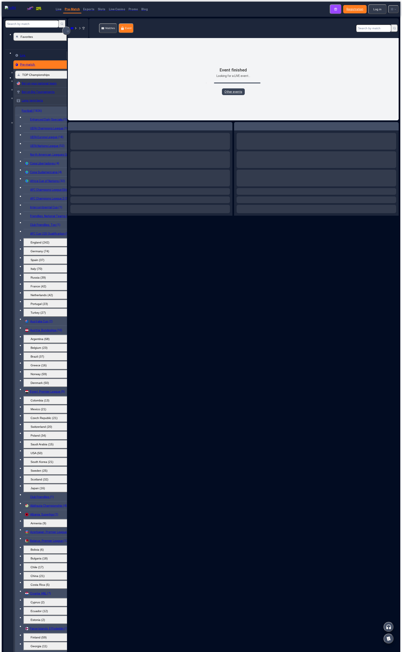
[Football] (78, 28)
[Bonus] (335, 9)
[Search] (62, 24)
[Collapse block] (66, 31)
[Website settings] (393, 9)
